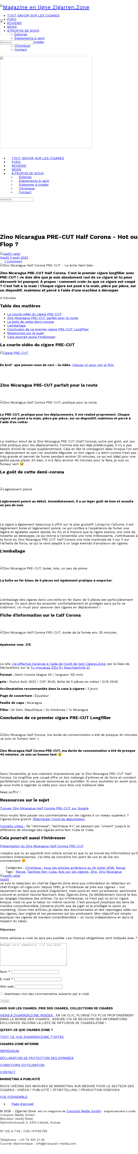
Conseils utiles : (12, 826)
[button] (69, 1152)
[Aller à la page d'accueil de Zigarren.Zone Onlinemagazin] (44, 7)
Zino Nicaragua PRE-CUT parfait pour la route (42, 318)
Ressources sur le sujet (25, 333)
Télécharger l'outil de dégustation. (58, 819)
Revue (120, 868)
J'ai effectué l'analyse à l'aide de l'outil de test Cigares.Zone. (59, 664)
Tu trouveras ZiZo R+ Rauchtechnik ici (60, 667)
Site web (7, 986)
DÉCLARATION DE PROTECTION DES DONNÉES (37, 1058)
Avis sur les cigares (73, 872)
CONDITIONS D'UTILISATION (22, 1065)
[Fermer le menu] (2, 151)
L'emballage (16, 325)
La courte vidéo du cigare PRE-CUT (34, 314)
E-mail (6, 979)
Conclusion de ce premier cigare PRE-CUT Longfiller (48, 329)
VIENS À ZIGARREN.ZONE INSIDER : (27, 1015)
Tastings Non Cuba (42, 872)
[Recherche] (2, 38)
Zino (93, 872)
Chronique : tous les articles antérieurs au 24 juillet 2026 (69, 868)
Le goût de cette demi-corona (30, 322)
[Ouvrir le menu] (2, 17)
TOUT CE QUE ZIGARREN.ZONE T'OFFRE (32, 1037)
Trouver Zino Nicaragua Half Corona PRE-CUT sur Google (44, 808)
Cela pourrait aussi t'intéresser (31, 337)
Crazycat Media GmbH (83, 1111)
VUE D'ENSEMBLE (13, 1097)
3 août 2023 (19, 257)
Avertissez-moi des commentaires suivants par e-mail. (47, 994)
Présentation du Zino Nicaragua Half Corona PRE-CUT (42, 846)
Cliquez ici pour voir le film (93, 365)
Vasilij (5, 257)
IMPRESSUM (9, 1051)
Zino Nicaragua (110, 872)
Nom (5, 971)
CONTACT (8, 1072)
